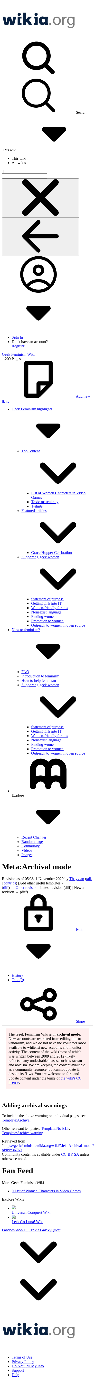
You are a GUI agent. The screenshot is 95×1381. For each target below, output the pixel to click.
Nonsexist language (46, 612)
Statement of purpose (47, 599)
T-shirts (37, 506)
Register (18, 346)
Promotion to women (47, 621)
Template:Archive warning (22, 1133)
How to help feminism (38, 680)
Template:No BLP (55, 1128)
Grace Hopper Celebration (51, 552)
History (17, 975)
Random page (32, 842)
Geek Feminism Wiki (18, 354)
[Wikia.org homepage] (38, 37)
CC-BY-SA (70, 1154)
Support (18, 1370)
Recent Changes (34, 837)
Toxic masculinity (44, 502)
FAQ (25, 672)
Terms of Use (22, 1357)
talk (89, 879)
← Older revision (24, 887)
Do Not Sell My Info (28, 1366)
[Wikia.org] (38, 1347)
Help (15, 1375)
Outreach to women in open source (58, 625)
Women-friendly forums (49, 608)
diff (6, 887)
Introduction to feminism (40, 676)
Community (30, 846)
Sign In (17, 337)
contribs (10, 883)
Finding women (43, 616)
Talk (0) (18, 980)
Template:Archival (16, 1120)
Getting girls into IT (46, 603)
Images (26, 855)
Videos (26, 850)
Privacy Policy (23, 1362)
